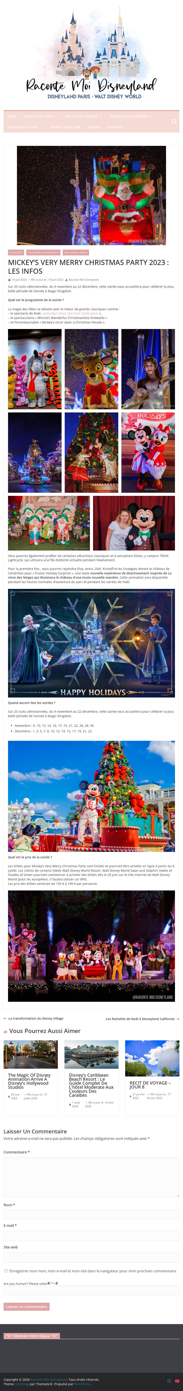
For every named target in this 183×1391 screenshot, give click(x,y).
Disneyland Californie (129, 116)
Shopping (115, 127)
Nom (9, 1205)
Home (12, 116)
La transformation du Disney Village (35, 1018)
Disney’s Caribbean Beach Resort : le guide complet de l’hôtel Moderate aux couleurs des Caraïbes (91, 1085)
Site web (11, 1247)
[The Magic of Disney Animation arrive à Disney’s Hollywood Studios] (31, 1042)
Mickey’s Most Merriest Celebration (72, 313)
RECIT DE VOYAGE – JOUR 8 (150, 1085)
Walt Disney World (81, 116)
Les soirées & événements (43, 252)
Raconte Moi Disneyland (84, 280)
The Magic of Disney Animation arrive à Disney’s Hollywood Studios (29, 1081)
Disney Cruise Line (65, 127)
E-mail (10, 1225)
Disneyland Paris (38, 116)
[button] (55, 116)
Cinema (94, 127)
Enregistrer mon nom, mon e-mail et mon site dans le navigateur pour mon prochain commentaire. (93, 1271)
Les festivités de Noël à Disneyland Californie (140, 1019)
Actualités (16, 252)
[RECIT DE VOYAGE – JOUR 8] (152, 1042)
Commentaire (17, 1152)
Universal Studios (22, 127)
